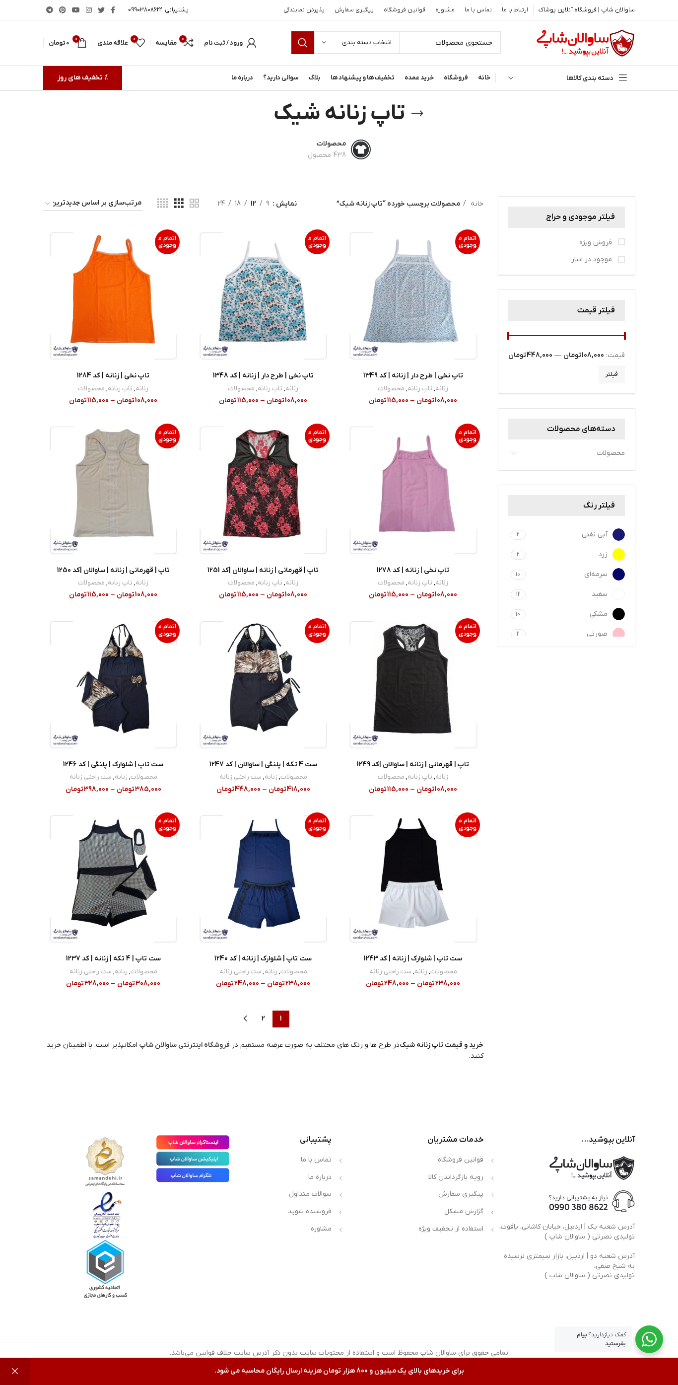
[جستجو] (302, 42)
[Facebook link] (113, 9)
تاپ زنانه (419, 388)
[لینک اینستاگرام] (89, 9)
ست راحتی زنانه (240, 777)
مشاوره (321, 1229)
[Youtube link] (76, 9)
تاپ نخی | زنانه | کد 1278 (413, 570)
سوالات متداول (310, 1194)
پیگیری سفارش (460, 1194)
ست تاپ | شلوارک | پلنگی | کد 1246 (113, 764)
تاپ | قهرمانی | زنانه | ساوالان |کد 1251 (263, 570)
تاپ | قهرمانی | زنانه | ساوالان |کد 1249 (413, 764)
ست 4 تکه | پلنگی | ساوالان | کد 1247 (263, 764)
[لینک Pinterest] (62, 9)
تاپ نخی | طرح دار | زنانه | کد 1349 (413, 375)
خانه (476, 204)
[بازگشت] (417, 114)
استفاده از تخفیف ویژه (450, 1229)
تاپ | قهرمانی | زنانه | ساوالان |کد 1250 (113, 570)
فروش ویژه (596, 242)
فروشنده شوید (310, 1211)
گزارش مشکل (463, 1211)
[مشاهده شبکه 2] (194, 204)
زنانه (441, 388)
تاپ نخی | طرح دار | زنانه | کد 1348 (263, 375)
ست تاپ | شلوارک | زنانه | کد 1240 (263, 958)
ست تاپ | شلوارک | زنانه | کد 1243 (413, 958)
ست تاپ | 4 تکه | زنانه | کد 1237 (113, 958)
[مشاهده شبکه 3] (179, 204)
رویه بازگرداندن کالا (455, 1177)
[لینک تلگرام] (49, 9)
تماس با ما (316, 1160)
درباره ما (320, 1177)
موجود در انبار (592, 259)
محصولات (611, 453)
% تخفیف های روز (82, 77)
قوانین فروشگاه (460, 1160)
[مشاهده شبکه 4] (162, 204)
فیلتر (612, 374)
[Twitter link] (101, 9)
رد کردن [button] (15, 1371)
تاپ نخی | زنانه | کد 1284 (113, 375)
